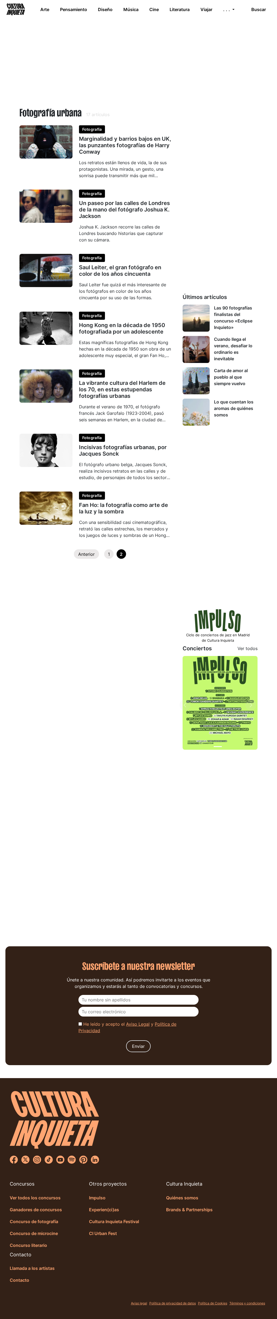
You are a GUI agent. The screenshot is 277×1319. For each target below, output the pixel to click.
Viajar (206, 9)
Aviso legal (139, 1303)
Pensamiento (73, 9)
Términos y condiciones (247, 1303)
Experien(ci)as (104, 1209)
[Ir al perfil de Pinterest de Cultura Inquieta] (83, 1159)
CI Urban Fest (103, 1233)
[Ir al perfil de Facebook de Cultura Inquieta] (14, 1159)
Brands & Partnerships (189, 1209)
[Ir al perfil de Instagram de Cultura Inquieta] (37, 1159)
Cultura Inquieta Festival (114, 1221)
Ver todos (248, 648)
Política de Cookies (212, 1303)
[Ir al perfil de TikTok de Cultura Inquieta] (49, 1159)
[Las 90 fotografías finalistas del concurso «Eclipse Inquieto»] (196, 318)
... (227, 9)
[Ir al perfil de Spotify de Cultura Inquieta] (72, 1159)
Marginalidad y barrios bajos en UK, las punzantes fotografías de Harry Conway (125, 145)
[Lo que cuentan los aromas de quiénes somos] (196, 412)
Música (130, 9)
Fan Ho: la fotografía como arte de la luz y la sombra (123, 508)
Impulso (97, 1197)
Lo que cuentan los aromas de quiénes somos (233, 408)
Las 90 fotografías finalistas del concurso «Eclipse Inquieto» (233, 317)
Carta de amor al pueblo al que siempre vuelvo (231, 377)
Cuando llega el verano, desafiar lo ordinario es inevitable (233, 349)
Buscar (258, 9)
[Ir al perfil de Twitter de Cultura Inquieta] (25, 1159)
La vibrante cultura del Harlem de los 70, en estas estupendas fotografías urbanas (122, 389)
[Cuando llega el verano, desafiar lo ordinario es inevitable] (196, 349)
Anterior (86, 554)
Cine (154, 9)
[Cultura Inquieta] (15, 9)
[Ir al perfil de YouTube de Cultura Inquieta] (60, 1159)
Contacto (19, 1280)
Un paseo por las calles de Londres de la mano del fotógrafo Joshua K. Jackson (124, 209)
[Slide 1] (218, 746)
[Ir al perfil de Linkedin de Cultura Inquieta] (95, 1159)
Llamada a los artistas (32, 1268)
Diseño (105, 9)
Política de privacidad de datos (172, 1303)
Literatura (180, 9)
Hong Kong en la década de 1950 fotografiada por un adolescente (122, 328)
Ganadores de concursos (36, 1209)
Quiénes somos (182, 1197)
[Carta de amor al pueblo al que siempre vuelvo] (196, 380)
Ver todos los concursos (35, 1197)
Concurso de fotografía (34, 1221)
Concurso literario (28, 1245)
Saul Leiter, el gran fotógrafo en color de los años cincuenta (120, 270)
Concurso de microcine (34, 1233)
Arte (44, 9)
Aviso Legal (138, 1024)
